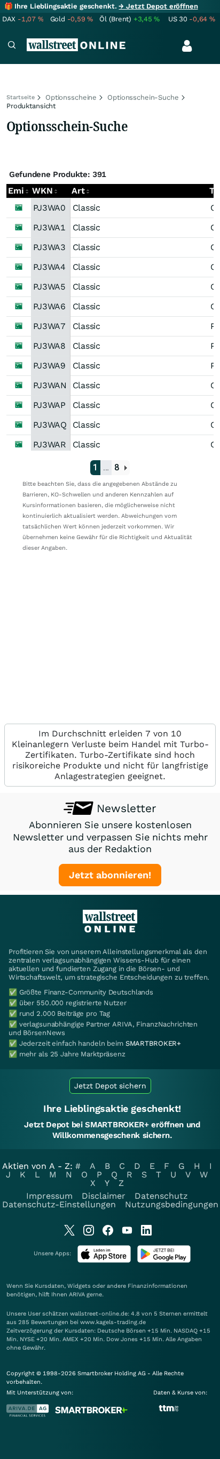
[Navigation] (11, 46)
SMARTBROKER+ (153, 1043)
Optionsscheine (71, 97)
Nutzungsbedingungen (171, 1204)
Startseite (20, 97)
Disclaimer (103, 1196)
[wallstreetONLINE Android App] (164, 1260)
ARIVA (77, 1294)
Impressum (49, 1196)
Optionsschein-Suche (143, 97)
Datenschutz (161, 1196)
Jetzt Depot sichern (110, 1085)
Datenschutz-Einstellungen (59, 1204)
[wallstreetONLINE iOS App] (104, 1260)
